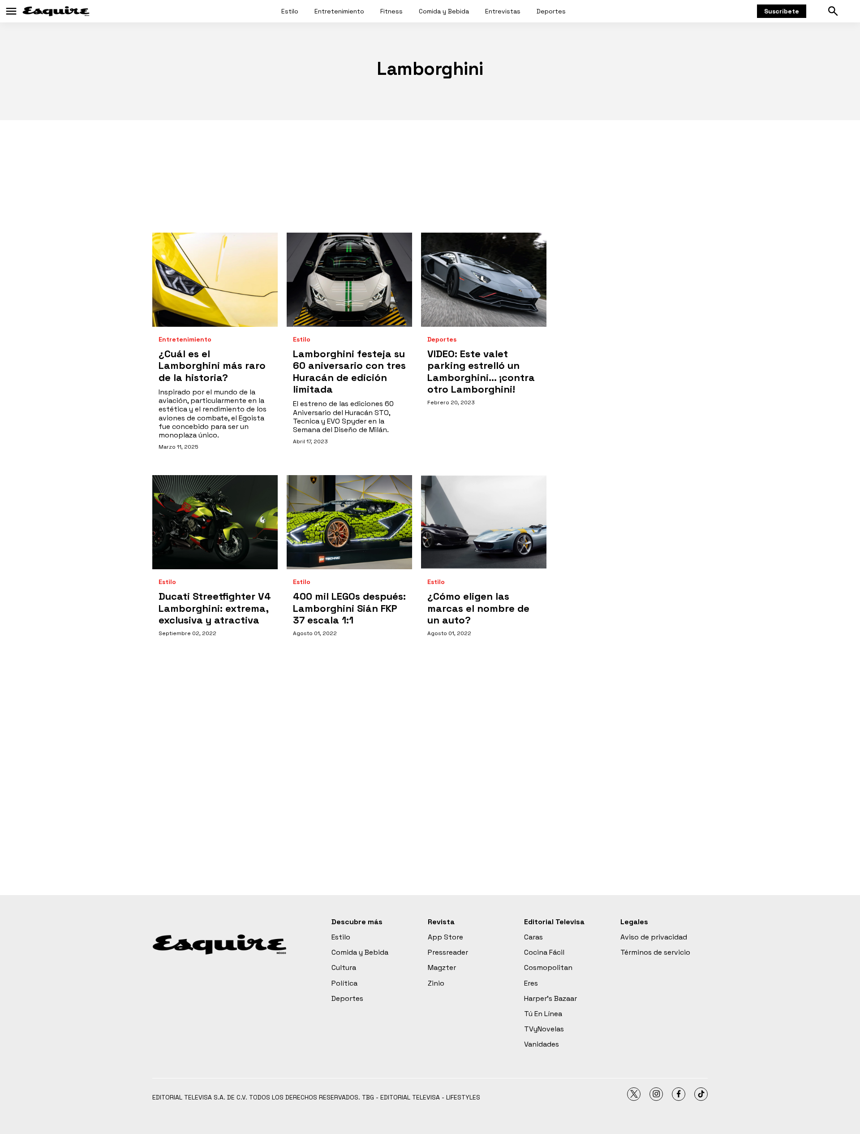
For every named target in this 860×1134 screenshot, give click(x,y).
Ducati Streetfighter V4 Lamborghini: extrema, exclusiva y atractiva (215, 608)
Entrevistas (502, 11)
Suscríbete (781, 11)
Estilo (289, 11)
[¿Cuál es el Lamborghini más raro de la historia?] (215, 280)
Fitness (391, 11)
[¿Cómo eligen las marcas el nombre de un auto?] (483, 522)
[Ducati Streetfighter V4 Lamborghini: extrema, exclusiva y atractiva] (215, 522)
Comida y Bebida (444, 11)
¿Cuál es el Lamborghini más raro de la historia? (212, 365)
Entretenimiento (339, 11)
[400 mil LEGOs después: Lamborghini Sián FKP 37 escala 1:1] (349, 522)
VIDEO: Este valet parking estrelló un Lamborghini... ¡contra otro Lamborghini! (481, 371)
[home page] (56, 11)
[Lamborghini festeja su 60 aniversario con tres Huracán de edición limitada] (349, 280)
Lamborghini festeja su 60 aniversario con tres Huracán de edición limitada (349, 371)
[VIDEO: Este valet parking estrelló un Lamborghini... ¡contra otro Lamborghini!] (483, 280)
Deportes (551, 11)
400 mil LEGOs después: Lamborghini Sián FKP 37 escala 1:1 (349, 608)
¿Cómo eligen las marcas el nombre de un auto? (478, 608)
